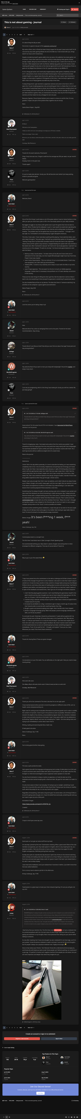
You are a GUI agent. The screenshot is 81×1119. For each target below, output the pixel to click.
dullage (11, 351)
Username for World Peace (64, 425)
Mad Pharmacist (12, 129)
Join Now (40, 1093)
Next (21, 34)
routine (70, 367)
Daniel (12, 331)
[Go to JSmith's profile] (62, 1062)
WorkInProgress (12, 372)
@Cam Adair (58, 930)
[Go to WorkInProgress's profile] (11, 366)
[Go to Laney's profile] (11, 907)
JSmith (66, 1062)
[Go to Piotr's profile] (11, 173)
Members (12, 374)
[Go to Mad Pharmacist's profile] (11, 123)
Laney (11, 913)
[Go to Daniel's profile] (11, 325)
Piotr (11, 179)
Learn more (3, 2)
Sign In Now (59, 1038)
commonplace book (27, 500)
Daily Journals (24, 27)
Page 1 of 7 (30, 34)
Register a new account (22, 1038)
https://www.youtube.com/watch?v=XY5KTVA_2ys (36, 804)
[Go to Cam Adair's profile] (11, 198)
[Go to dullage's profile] (11, 345)
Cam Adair (11, 204)
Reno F (9, 27)
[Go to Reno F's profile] (5, 27)
